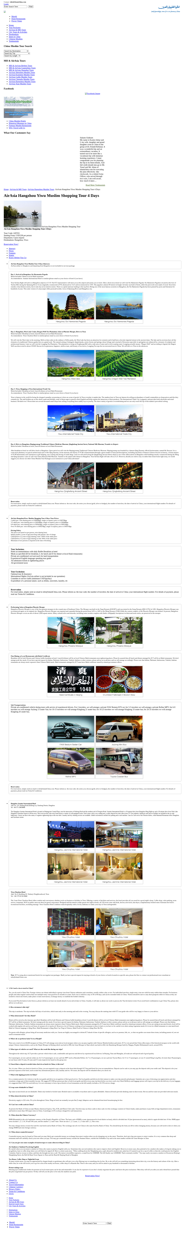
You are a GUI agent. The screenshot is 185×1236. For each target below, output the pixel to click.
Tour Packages (14, 1200)
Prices (11, 251)
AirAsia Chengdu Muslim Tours (21, 79)
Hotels (11, 255)
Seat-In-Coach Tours (16, 1204)
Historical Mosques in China (20, 123)
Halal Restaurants (16, 1225)
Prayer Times (14, 1227)
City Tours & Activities (17, 1206)
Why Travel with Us (17, 128)
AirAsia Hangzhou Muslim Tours (22, 81)
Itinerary (12, 248)
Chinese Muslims (15, 1214)
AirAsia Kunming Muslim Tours (22, 75)
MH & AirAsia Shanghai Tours (21, 70)
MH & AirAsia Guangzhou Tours (22, 68)
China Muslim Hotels (17, 121)
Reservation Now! (11, 244)
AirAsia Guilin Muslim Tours (20, 77)
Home (6, 189)
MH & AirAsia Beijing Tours (20, 66)
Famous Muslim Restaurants (20, 125)
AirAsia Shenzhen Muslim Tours (22, 72)
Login (6, 4)
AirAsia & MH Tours (18, 189)
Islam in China (14, 1212)
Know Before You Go (17, 258)
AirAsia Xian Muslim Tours (20, 84)
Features (12, 253)
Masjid (12, 1222)
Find (30, 7)
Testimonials (13, 1216)
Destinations (13, 1210)
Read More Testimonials (95, 185)
